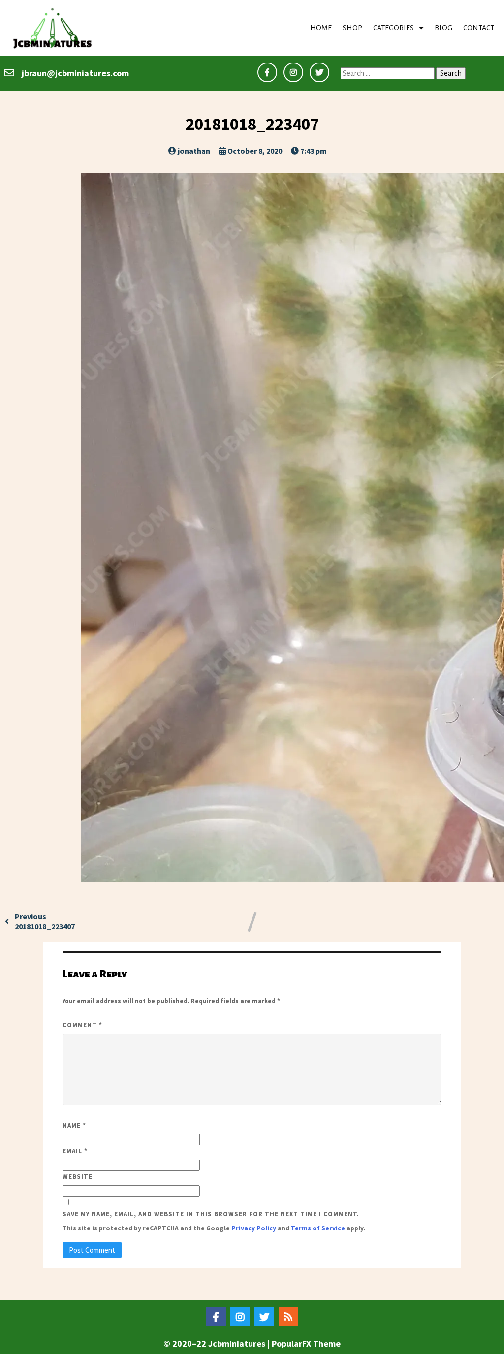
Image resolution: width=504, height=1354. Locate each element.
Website (78, 1176)
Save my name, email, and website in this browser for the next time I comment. (211, 1214)
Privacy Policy (253, 1228)
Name (74, 1125)
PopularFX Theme (306, 1343)
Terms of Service (318, 1228)
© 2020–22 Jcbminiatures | (217, 1343)
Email (75, 1151)
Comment (82, 1025)
